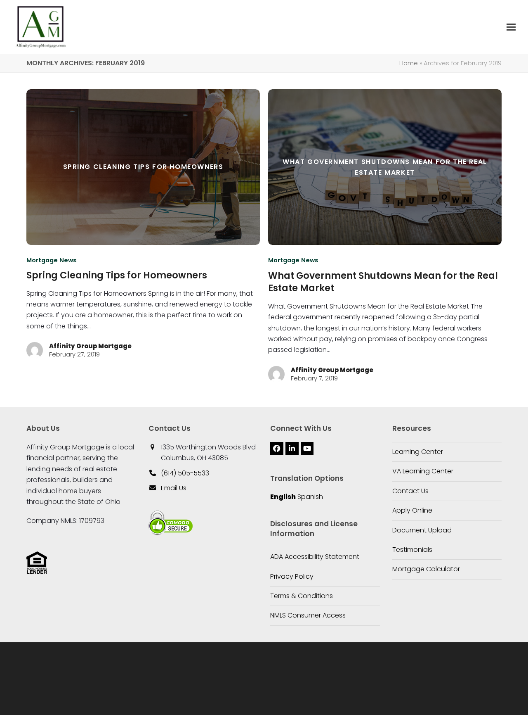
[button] (511, 27)
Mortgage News (51, 260)
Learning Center (417, 451)
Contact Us (410, 491)
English (283, 496)
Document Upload (422, 530)
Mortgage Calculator (426, 569)
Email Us (173, 488)
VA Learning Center (422, 471)
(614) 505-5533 (185, 473)
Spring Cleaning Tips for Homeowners (116, 275)
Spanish (310, 496)
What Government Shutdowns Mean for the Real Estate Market (383, 282)
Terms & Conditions (301, 596)
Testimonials (412, 549)
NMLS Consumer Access (308, 615)
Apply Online (412, 510)
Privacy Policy (292, 576)
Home (408, 63)
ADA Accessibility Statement (314, 556)
